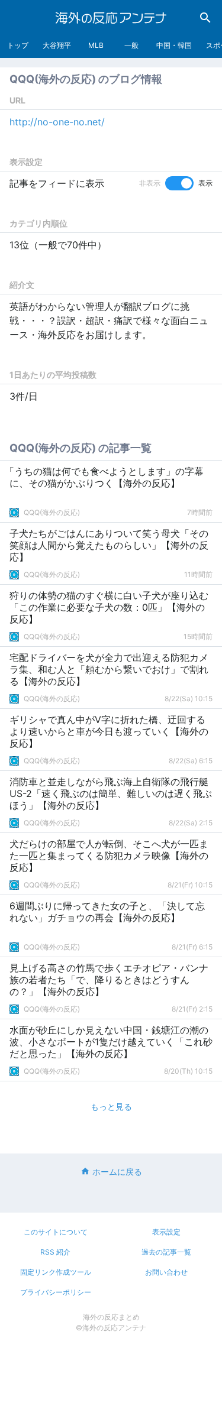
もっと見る (111, 1106)
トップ (17, 45)
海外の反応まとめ (111, 1317)
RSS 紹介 (55, 1251)
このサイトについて (56, 1231)
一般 (131, 45)
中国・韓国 (174, 45)
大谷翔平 (57, 45)
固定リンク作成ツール (55, 1272)
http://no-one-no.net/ (57, 122)
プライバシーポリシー (55, 1292)
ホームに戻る (117, 1172)
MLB (96, 45)
